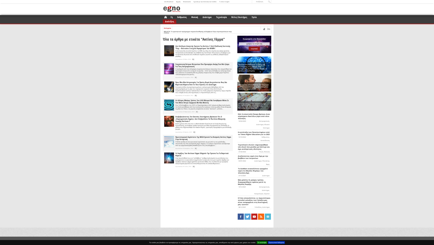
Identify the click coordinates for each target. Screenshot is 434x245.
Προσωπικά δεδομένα (276, 242)
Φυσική (194, 17)
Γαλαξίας (258, 207)
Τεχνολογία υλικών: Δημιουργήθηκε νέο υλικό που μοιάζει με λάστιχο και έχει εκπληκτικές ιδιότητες (254, 147)
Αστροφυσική (264, 121)
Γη (172, 17)
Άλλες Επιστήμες (239, 17)
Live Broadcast (168, 1)
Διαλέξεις (169, 21)
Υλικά (261, 152)
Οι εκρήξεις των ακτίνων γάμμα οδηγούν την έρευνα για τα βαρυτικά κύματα (202, 154)
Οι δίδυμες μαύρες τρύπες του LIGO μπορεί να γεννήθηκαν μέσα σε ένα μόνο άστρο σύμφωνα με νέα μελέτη (202, 101)
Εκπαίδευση (265, 140)
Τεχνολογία (221, 17)
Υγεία (254, 17)
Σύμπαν (267, 194)
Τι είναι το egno (224, 1)
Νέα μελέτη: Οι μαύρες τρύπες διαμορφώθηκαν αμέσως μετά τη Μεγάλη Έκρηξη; (252, 182)
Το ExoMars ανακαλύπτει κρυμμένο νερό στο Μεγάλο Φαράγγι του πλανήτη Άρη (253, 171)
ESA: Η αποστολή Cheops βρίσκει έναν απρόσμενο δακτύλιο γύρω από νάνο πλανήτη (254, 116)
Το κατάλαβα (261, 242)
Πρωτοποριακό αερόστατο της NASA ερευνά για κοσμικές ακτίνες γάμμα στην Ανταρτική (203, 138)
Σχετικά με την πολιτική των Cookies (205, 1)
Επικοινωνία (187, 1)
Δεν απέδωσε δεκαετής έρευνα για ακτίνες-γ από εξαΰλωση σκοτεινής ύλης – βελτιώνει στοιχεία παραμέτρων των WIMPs (202, 47)
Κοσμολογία (258, 194)
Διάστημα (207, 17)
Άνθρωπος (182, 17)
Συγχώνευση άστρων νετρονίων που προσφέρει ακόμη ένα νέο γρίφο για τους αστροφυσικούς (202, 65)
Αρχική (178, 1)
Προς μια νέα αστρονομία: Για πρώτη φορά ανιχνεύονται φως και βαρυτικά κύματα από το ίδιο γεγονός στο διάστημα (201, 83)
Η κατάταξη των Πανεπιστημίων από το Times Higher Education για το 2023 (254, 133)
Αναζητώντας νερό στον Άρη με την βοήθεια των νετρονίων (253, 157)
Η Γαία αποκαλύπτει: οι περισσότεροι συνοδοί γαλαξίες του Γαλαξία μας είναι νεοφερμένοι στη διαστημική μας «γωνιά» (254, 201)
